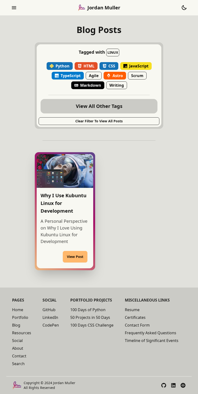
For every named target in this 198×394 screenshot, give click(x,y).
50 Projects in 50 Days (90, 317)
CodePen (50, 325)
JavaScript (138, 66)
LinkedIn (50, 317)
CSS (111, 66)
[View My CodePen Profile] (183, 385)
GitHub (49, 309)
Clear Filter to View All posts (99, 121)
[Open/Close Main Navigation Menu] (14, 7)
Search (18, 363)
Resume (132, 309)
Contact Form (137, 325)
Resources (21, 332)
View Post (75, 256)
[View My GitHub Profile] (164, 385)
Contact (19, 356)
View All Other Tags (99, 106)
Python (63, 66)
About (17, 348)
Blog (16, 325)
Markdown (90, 85)
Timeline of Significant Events (151, 340)
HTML (89, 66)
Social (17, 340)
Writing (116, 85)
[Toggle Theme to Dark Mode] (184, 7)
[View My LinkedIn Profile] (173, 385)
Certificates (135, 317)
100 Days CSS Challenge (91, 325)
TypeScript (71, 75)
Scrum (137, 75)
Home (17, 309)
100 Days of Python (88, 309)
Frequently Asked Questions (150, 332)
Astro (118, 75)
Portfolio (20, 317)
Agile (94, 75)
